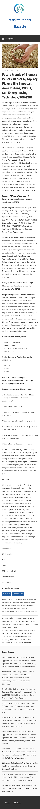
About (7, 802)
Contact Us (17, 802)
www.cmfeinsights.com (10, 588)
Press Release (18, 594)
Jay (17, 70)
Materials (6, 594)
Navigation (9, 38)
